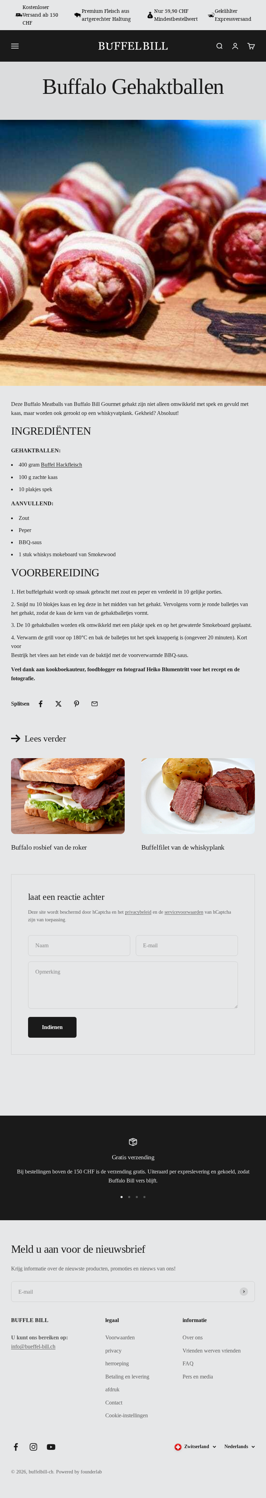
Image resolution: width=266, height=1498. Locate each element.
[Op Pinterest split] (76, 704)
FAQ (188, 1363)
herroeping (117, 1363)
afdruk (112, 1389)
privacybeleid (138, 912)
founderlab (91, 1471)
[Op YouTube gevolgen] (51, 1447)
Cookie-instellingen (126, 1415)
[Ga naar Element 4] (144, 1197)
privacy (113, 1351)
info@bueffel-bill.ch (33, 1346)
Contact (113, 1403)
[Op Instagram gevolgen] (33, 1447)
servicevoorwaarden (184, 912)
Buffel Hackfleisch (61, 465)
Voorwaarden (120, 1337)
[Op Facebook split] (40, 704)
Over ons (193, 1337)
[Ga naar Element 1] (122, 1197)
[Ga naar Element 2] (129, 1197)
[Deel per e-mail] (94, 704)
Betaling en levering (127, 1377)
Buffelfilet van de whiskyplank (182, 847)
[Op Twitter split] (58, 704)
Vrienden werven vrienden (212, 1351)
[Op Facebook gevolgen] (15, 1447)
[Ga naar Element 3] (137, 1197)
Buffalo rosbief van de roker (49, 847)
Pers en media (198, 1377)
